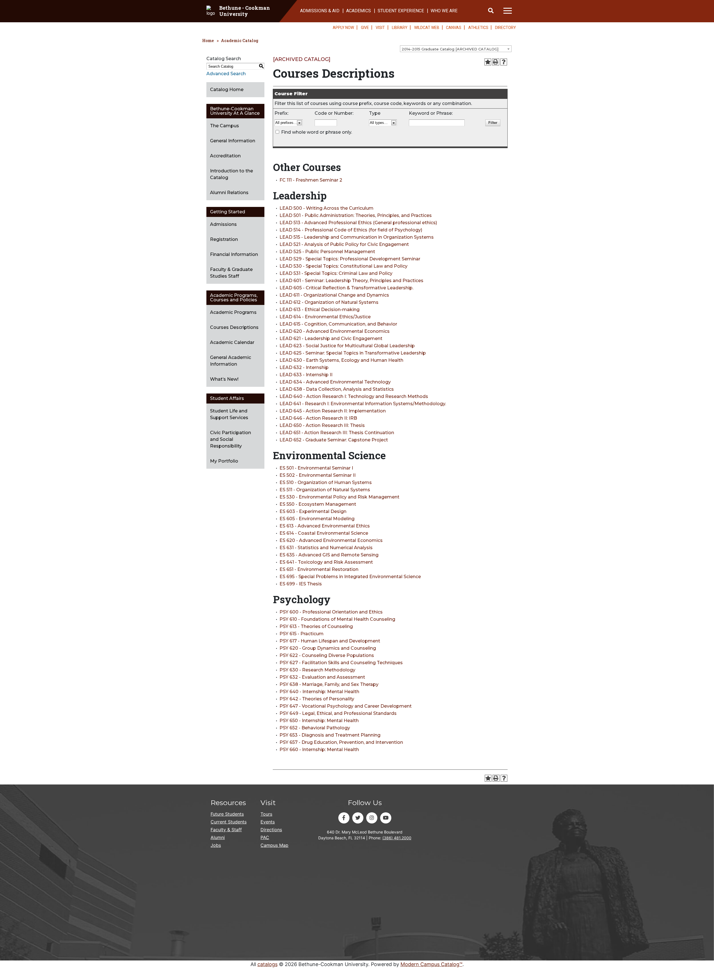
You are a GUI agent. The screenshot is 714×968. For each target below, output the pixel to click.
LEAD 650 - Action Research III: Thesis (322, 425)
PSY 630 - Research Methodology (317, 670)
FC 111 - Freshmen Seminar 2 (310, 180)
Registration (224, 239)
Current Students (229, 822)
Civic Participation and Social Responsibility (230, 439)
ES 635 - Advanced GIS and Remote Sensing (328, 555)
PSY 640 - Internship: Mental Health (319, 691)
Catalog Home (226, 89)
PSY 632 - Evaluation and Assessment (322, 677)
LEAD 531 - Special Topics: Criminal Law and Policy (335, 273)
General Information (232, 140)
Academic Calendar (232, 342)
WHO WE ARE (444, 10)
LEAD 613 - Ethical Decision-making (319, 309)
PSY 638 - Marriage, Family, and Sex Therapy (328, 684)
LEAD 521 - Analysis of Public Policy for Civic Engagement (344, 244)
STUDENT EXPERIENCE (401, 10)
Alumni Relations (229, 192)
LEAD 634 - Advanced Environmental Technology (335, 382)
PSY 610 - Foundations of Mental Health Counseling (337, 619)
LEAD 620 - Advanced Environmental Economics (334, 331)
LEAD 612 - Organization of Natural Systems (328, 302)
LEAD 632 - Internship (304, 367)
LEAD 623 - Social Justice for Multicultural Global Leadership (347, 345)
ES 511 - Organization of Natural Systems (324, 489)
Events (267, 822)
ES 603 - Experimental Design (312, 511)
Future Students (227, 814)
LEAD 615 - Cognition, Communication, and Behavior (338, 324)
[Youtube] (385, 817)
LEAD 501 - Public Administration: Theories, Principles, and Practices (355, 215)
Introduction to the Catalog (231, 174)
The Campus (224, 125)
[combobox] (456, 48)
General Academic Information (230, 361)
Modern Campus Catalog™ (431, 964)
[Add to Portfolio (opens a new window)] (487, 61)
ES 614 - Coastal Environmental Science (323, 533)
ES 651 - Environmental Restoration (318, 569)
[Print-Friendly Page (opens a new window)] (495, 61)
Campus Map (274, 845)
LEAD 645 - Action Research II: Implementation (332, 411)
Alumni (218, 837)
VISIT (380, 27)
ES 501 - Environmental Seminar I (316, 468)
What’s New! (224, 379)
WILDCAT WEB (426, 27)
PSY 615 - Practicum (301, 633)
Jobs (216, 845)
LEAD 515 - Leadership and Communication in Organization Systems (356, 237)
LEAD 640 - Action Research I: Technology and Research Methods (353, 396)
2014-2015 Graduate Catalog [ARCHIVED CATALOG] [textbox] (450, 49)
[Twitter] (357, 817)
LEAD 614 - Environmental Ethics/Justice (325, 316)
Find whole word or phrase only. (316, 132)
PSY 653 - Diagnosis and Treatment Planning (329, 735)
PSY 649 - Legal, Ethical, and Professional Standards (338, 713)
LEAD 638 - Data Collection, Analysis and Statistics (336, 389)
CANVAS (453, 27)
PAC (264, 837)
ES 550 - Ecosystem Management (317, 504)
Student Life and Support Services (229, 414)
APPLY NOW (343, 27)
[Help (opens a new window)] (503, 61)
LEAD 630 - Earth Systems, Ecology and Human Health (341, 360)
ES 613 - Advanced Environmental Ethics (324, 526)
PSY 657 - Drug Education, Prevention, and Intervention (341, 742)
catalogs (267, 964)
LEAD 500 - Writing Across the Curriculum (326, 208)
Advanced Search (226, 73)
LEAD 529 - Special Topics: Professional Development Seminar (349, 258)
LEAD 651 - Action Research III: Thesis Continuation (336, 432)
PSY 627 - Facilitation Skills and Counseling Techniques (341, 662)
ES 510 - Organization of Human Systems (325, 482)
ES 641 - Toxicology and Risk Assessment (326, 562)
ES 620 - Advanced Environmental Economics (331, 540)
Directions (271, 829)
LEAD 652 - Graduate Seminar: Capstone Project (333, 440)
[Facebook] (343, 817)
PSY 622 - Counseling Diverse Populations (326, 655)
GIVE (365, 27)
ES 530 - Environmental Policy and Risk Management (339, 497)
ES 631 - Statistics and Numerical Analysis (326, 547)
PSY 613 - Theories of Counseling (316, 626)
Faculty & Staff (226, 829)
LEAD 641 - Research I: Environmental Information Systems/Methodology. (362, 403)
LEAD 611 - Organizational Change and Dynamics (334, 295)
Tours (266, 814)
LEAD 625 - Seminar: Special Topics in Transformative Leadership (352, 353)
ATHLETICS (478, 27)
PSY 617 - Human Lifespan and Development (329, 641)
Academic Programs (233, 312)
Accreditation (225, 155)
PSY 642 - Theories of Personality (316, 698)
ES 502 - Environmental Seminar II (317, 475)
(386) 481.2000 (396, 837)
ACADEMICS (358, 10)
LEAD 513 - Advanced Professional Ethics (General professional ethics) (358, 222)
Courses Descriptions (234, 327)
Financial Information (234, 254)
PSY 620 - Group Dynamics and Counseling (327, 648)
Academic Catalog (239, 40)
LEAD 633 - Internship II (305, 374)
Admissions (223, 224)
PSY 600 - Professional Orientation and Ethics (331, 612)
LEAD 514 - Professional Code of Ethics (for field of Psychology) (350, 230)
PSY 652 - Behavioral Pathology (314, 727)
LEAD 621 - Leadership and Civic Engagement (330, 338)
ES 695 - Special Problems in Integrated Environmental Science (350, 576)
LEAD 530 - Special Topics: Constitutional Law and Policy (343, 266)
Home (208, 40)
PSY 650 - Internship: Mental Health (319, 720)
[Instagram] (371, 817)
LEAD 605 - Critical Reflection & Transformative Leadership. (346, 287)
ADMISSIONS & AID (319, 10)
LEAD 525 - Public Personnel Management (327, 251)
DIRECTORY (505, 27)
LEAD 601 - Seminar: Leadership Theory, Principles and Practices (351, 280)
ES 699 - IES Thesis (300, 583)
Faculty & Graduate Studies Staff (231, 273)
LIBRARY (399, 27)
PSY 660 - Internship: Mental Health (319, 749)
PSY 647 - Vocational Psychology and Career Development (345, 706)
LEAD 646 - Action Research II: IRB (318, 418)
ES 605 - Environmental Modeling (316, 518)
